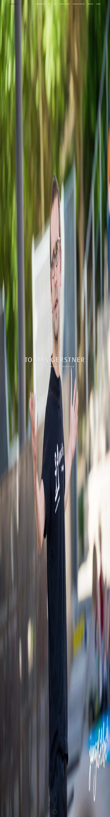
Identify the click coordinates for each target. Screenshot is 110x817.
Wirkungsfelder (40, 4)
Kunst (54, 4)
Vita (49, 4)
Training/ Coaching (64, 4)
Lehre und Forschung (79, 4)
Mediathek (90, 4)
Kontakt (98, 4)
